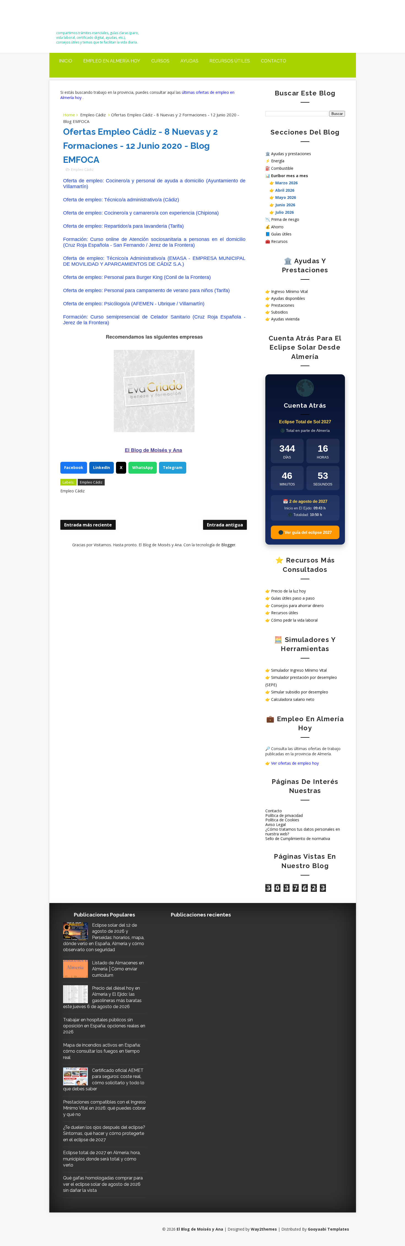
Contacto (273, 61)
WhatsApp (142, 467)
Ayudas (189, 61)
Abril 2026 (284, 190)
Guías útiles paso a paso (293, 598)
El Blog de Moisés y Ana (87, 17)
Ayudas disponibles (288, 298)
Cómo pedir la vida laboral (294, 620)
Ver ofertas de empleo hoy (295, 763)
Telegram (172, 467)
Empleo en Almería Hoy (111, 61)
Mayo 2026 (285, 197)
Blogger (228, 544)
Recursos (279, 241)
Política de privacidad (284, 815)
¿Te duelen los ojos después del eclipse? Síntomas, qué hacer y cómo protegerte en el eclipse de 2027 (104, 1133)
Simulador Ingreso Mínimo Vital (299, 670)
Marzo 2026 (286, 182)
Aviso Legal (275, 824)
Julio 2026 (284, 212)
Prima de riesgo (285, 219)
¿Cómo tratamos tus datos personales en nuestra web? (302, 831)
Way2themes (264, 1229)
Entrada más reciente (88, 525)
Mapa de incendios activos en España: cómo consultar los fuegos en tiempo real (102, 1051)
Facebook (73, 467)
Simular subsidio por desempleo (299, 692)
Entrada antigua (225, 525)
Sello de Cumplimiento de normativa (297, 838)
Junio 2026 (285, 204)
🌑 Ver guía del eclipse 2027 (305, 532)
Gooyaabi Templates (328, 1229)
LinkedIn (101, 467)
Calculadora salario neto (292, 699)
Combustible (282, 168)
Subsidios (279, 312)
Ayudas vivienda (285, 319)
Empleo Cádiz (93, 114)
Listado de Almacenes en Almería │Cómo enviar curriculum (118, 969)
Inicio (65, 61)
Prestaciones (282, 305)
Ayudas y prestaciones (291, 153)
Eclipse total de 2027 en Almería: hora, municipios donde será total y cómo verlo (102, 1159)
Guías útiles (281, 234)
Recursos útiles (229, 61)
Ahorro (277, 226)
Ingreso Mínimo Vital (289, 291)
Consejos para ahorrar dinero (297, 605)
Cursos (160, 61)
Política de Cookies (282, 819)
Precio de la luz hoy (288, 591)
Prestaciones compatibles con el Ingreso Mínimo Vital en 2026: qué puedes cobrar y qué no (104, 1108)
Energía (277, 160)
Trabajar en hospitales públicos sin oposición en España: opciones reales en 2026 (104, 1026)
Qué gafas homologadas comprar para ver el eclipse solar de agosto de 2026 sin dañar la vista (103, 1184)
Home (69, 114)
